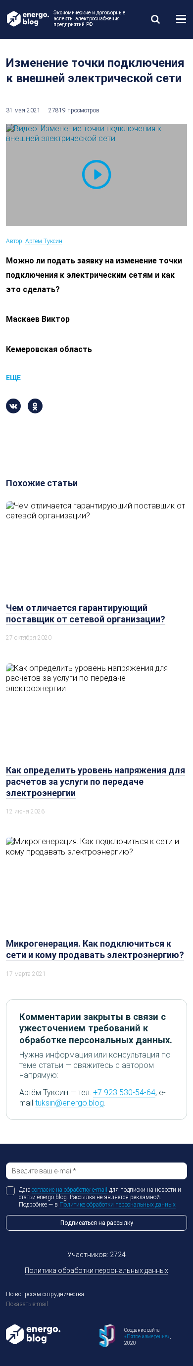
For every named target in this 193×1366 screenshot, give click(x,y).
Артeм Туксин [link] (43, 241)
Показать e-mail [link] (27, 1304)
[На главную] (27, 18)
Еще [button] (13, 378)
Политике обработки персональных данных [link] (117, 1204)
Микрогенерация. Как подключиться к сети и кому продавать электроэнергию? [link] (95, 949)
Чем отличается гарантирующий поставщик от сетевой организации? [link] (85, 613)
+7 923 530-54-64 (124, 1092)
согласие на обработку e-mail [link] (69, 1189)
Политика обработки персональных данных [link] (96, 1270)
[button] (181, 19)
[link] (155, 19)
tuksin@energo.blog (69, 1103)
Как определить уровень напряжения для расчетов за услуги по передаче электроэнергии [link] (95, 781)
